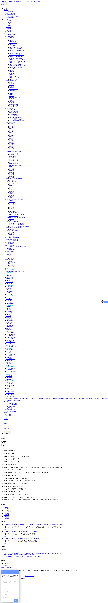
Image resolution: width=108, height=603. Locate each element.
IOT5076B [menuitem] (12, 196)
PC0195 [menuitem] (11, 126)
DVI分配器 (9, 288)
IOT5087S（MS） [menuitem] (13, 79)
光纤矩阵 (8, 317)
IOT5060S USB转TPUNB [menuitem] (15, 53)
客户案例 (6, 401)
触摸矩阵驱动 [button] (10, 259)
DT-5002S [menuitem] (11, 173)
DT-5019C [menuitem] (11, 219)
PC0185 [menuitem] (11, 140)
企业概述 (8, 22)
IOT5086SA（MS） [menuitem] (14, 77)
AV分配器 (9, 292)
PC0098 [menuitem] (11, 135)
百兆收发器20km (10, 368)
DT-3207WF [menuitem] (12, 250)
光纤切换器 (9, 311)
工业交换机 (9, 390)
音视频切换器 (10, 305)
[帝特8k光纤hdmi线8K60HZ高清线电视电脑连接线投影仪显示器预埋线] (22, 538)
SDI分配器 (9, 286)
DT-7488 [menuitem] (11, 266)
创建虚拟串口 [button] (10, 251)
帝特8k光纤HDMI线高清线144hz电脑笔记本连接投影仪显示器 (19, 554)
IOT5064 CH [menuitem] (12, 41)
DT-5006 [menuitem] (11, 236)
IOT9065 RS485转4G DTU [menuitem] (16, 58)
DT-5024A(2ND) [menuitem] (13, 105)
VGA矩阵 (8, 316)
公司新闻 (8, 414)
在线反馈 (8, 31)
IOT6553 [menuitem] (11, 93)
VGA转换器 (9, 302)
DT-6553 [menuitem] (11, 83)
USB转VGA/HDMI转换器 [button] (13, 221)
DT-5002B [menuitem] (11, 176)
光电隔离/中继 (10, 340)
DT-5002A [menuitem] (12, 170)
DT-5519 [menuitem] (11, 208)
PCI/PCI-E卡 (9, 362)
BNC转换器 (9, 297)
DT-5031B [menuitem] (11, 189)
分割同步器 (9, 374)
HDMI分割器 (9, 379)
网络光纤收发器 (10, 366)
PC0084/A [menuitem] (11, 138)
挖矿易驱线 (9, 408)
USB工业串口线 (10, 342)
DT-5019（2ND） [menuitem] (13, 216)
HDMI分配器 (9, 291)
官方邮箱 (6, 565)
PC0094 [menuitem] (11, 144)
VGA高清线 (9, 325)
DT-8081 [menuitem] (11, 265)
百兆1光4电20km (10, 371)
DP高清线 (9, 323)
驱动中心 (6, 33)
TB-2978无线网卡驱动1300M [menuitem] (16, 120)
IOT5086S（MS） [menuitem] (13, 89)
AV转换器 (9, 299)
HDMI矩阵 (9, 314)
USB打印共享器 (10, 354)
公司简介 (8, 20)
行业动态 (8, 415)
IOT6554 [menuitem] (11, 94)
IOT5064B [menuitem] (12, 40)
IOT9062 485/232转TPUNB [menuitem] (16, 47)
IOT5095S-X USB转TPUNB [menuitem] (16, 62)
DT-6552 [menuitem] (11, 82)
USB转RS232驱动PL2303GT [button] (13, 151)
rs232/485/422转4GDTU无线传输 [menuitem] (17, 246)
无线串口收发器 (10, 332)
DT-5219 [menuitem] (11, 206)
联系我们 (8, 30)
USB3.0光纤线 (10, 329)
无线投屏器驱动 (10, 243)
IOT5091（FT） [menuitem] (13, 212)
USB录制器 (9, 376)
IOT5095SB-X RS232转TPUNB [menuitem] (17, 61)
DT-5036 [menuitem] (11, 255)
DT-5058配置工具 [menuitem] (13, 240)
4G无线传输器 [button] (10, 245)
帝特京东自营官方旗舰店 (12, 16)
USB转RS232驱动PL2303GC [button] (13, 97)
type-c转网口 (9, 383)
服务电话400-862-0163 (6, 567)
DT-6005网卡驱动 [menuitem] (13, 116)
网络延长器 (9, 272)
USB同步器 (9, 377)
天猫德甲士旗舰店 (11, 14)
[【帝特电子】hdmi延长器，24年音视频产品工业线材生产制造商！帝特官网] (54, 1)
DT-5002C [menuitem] (11, 172)
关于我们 (6, 19)
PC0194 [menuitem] (11, 127)
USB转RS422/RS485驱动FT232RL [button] (15, 199)
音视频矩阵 (9, 312)
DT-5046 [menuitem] (11, 180)
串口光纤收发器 (10, 334)
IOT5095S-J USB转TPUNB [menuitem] (16, 67)
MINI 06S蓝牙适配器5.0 (12, 237)
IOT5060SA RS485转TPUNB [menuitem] (16, 56)
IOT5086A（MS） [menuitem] (14, 76)
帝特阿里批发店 (10, 17)
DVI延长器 (9, 275)
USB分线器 (9, 360)
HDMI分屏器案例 (11, 406)
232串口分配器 (10, 345)
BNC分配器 (9, 294)
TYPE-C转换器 (10, 380)
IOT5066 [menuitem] (11, 98)
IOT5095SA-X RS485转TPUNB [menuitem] (17, 59)
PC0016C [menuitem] (11, 148)
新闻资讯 (6, 412)
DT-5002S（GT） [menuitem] (13, 159)
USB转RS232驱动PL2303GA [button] (13, 165)
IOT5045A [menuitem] (12, 192)
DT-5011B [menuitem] (11, 188)
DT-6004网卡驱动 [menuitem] (13, 114)
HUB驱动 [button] (8, 248)
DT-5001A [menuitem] (12, 166)
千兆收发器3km (10, 369)
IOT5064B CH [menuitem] (13, 43)
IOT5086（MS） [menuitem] (13, 90)
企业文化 (8, 27)
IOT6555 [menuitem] (11, 96)
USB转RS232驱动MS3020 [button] (13, 69)
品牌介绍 (8, 28)
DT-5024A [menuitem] (12, 232)
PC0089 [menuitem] (11, 146)
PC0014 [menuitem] (11, 134)
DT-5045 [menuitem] (11, 191)
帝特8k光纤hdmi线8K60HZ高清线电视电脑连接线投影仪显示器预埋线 (22, 556)
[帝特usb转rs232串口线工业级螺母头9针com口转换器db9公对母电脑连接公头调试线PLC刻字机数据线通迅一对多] (33, 524)
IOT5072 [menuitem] (11, 229)
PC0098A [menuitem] (11, 143)
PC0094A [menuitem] (11, 150)
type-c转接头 (9, 388)
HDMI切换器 (9, 308)
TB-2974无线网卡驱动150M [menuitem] (16, 117)
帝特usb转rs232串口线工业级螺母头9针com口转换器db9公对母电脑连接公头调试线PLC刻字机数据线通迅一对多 (32, 553)
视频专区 (6, 423)
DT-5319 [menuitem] (11, 207)
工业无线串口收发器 (11, 346)
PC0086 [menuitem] (11, 125)
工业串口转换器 (10, 337)
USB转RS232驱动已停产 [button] (12, 230)
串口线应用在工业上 (11, 403)
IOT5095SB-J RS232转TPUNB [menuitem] (17, 65)
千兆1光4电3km (10, 373)
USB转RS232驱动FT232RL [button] (13, 181)
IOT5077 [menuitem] (11, 101)
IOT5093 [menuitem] (11, 87)
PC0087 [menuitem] (11, 123)
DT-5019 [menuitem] (11, 204)
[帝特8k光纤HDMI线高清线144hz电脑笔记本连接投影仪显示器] (20, 531)
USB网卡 (8, 351)
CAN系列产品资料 (11, 34)
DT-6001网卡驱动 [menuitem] (13, 109)
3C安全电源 (9, 365)
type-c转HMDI (10, 385)
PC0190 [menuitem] (11, 132)
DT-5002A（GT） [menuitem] (14, 156)
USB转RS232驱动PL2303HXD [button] (14, 178)
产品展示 (6, 268)
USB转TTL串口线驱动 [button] (12, 80)
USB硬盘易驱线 (10, 359)
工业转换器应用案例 (11, 405)
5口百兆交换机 (10, 391)
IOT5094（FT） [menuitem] (13, 211)
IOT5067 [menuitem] (11, 200)
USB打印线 (9, 356)
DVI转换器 (9, 300)
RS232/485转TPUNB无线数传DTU (15, 271)
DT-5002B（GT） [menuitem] (13, 162)
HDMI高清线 (9, 326)
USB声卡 (8, 363)
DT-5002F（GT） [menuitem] (13, 154)
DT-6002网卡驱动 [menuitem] (13, 111)
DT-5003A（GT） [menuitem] (14, 157)
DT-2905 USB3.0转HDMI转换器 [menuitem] (17, 224)
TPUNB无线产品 (10, 269)
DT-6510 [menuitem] (11, 258)
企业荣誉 (8, 24)
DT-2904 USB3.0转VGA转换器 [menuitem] (17, 223)
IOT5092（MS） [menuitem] (13, 73)
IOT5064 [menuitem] (11, 37)
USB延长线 (9, 357)
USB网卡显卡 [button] (10, 254)
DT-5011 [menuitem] (11, 184)
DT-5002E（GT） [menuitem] (13, 153)
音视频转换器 (10, 295)
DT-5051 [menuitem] (11, 187)
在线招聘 (6, 419)
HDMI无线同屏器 (11, 283)
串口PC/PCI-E (10, 343)
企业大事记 (9, 25)
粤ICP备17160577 (29, 576)
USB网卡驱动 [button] (10, 108)
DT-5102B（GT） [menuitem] (13, 160)
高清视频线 (9, 319)
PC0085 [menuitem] (11, 139)
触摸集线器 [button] (9, 263)
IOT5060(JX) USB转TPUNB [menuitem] (16, 48)
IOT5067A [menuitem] (12, 202)
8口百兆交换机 (10, 393)
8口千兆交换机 (10, 396)
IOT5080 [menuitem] (11, 195)
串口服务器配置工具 (11, 242)
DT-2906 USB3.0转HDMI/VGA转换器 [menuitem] (19, 226)
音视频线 (8, 352)
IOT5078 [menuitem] (11, 102)
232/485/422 (9, 331)
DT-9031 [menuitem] (11, 252)
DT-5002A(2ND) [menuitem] (13, 106)
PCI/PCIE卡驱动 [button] (10, 122)
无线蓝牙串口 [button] (10, 36)
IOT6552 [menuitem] (11, 92)
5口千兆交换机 (10, 394)
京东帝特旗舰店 (10, 13)
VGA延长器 (9, 277)
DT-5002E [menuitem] (11, 168)
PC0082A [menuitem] (11, 136)
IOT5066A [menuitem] (12, 100)
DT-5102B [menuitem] (11, 174)
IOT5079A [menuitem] (12, 197)
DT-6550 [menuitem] (11, 257)
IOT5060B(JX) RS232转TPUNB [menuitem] (17, 52)
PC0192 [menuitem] (11, 130)
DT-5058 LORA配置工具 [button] (12, 239)
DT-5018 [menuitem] (11, 183)
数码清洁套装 (10, 349)
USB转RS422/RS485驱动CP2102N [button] (15, 214)
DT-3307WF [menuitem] (12, 261)
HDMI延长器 (9, 280)
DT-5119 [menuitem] (11, 203)
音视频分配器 (10, 285)
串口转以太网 (10, 335)
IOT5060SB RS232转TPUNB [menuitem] (16, 55)
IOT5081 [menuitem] (11, 71)
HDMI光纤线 (9, 320)
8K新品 (8, 328)
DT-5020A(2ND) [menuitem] (13, 104)
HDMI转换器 (9, 303)
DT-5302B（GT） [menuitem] (13, 163)
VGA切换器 (9, 309)
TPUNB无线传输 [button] (10, 45)
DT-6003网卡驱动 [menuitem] (13, 112)
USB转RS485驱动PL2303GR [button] (13, 227)
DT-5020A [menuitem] (12, 233)
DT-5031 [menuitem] (11, 185)
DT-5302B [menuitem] (11, 177)
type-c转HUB (9, 382)
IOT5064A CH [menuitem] (13, 44)
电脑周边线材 (10, 348)
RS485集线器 (9, 339)
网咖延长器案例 (10, 409)
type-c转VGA (9, 386)
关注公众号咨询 (8, 428)
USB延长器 (9, 274)
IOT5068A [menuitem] (12, 220)
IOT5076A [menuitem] (12, 193)
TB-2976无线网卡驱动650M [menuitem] (16, 119)
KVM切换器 (9, 306)
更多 (5, 529)
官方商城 (6, 10)
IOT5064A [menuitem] (12, 39)
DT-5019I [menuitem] (11, 210)
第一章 (5, 8)
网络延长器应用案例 (11, 411)
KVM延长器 (9, 278)
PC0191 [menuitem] (11, 131)
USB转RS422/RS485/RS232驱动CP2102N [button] (16, 217)
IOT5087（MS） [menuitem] (13, 74)
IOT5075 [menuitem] (11, 70)
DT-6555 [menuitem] (11, 86)
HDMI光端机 (9, 282)
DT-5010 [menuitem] (11, 234)
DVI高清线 (9, 322)
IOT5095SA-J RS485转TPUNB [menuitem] (17, 64)
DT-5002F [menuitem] (11, 169)
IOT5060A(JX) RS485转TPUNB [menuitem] (17, 50)
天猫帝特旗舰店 (10, 11)
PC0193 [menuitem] (11, 129)
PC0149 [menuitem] (11, 142)
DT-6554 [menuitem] (11, 85)
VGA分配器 (9, 289)
